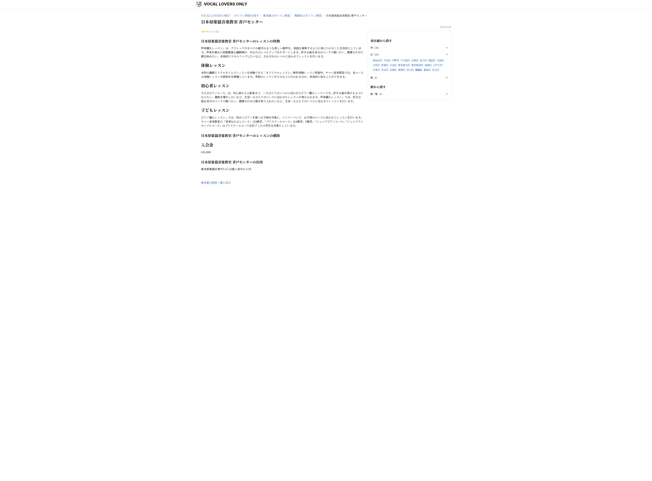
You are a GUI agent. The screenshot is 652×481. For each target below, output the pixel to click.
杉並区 (393, 65)
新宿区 (384, 65)
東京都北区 (404, 65)
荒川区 (410, 70)
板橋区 (428, 65)
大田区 (440, 60)
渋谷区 (384, 70)
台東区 (415, 60)
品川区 (423, 60)
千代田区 (405, 60)
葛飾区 (418, 70)
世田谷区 (377, 60)
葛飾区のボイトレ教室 (308, 15)
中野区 (395, 60)
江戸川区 (438, 65)
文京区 (376, 65)
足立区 (435, 70)
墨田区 (432, 60)
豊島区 (427, 70)
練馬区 (401, 70)
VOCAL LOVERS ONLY (225, 4)
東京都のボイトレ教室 (276, 15)
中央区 (387, 60)
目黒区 (393, 70)
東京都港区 (417, 65)
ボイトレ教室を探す (246, 15)
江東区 (376, 70)
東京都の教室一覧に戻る (216, 183)
